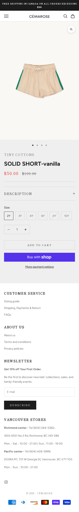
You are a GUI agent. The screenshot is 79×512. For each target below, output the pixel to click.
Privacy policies (13, 348)
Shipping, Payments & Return (22, 308)
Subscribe (20, 405)
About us (9, 335)
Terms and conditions (17, 342)
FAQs (7, 314)
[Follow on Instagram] (6, 482)
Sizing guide (11, 301)
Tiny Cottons (19, 154)
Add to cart (39, 245)
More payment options (39, 267)
